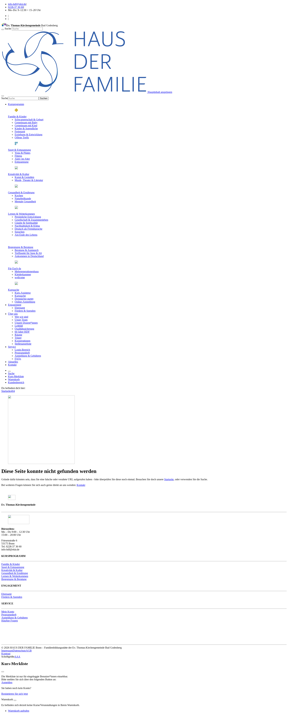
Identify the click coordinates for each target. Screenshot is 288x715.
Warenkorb (14, 379)
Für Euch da (14, 268)
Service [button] (12, 346)
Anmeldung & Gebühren (28, 355)
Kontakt (12, 364)
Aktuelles (13, 361)
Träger (18, 337)
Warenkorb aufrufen (18, 710)
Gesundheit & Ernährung (21, 192)
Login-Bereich (22, 349)
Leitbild (19, 325)
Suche (8, 28)
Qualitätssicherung (24, 328)
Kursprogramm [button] (16, 104)
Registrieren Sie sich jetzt (14, 693)
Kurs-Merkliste (16, 376)
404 (13, 391)
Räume (18, 334)
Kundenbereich (16, 382)
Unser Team (21, 319)
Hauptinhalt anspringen (159, 92)
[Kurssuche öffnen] (9, 371)
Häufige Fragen (9, 620)
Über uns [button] (13, 313)
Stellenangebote (23, 343)
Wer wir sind (21, 316)
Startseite (6, 391)
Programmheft (22, 352)
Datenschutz (19, 650)
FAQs (18, 358)
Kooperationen (22, 340)
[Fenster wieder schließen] (2, 671)
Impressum (7, 650)
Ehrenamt (20, 307)
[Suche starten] (2, 29)
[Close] (15, 700)
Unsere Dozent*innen (26, 322)
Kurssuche (13, 289)
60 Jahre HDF (22, 331)
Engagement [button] (14, 304)
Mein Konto (7, 611)
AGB (29, 650)
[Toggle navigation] (2, 95)
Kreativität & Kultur (18, 174)
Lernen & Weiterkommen (21, 213)
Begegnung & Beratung (20, 247)
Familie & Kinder (17, 116)
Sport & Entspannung (19, 149)
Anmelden (6, 682)
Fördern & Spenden (25, 310)
